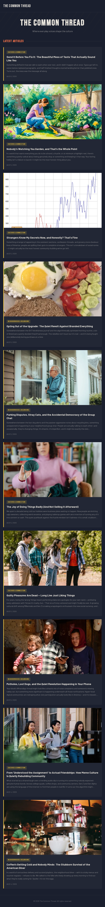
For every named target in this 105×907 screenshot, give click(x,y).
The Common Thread (17, 6)
